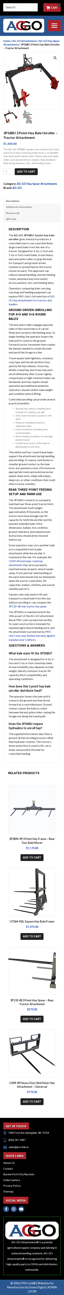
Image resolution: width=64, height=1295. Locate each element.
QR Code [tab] (11, 219)
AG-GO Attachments (24, 41)
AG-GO (17, 187)
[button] (54, 25)
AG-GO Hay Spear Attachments (37, 183)
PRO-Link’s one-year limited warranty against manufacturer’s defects (32, 635)
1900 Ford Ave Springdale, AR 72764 (28, 1132)
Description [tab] (12, 201)
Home (6, 41)
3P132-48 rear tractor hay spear (27, 606)
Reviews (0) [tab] (12, 213)
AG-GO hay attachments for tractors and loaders (32, 300)
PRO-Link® (28, 1283)
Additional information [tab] (19, 207)
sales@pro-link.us (19, 1147)
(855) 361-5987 (16, 1140)
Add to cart (26, 171)
